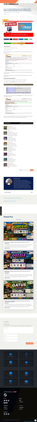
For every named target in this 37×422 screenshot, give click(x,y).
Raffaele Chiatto (7, 12)
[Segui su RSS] (6, 400)
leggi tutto (7, 248)
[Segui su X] (6, 414)
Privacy (25, 421)
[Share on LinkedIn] (1, 211)
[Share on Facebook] (1, 207)
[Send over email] (1, 213)
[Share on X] (1, 209)
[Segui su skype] (4, 400)
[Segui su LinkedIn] (8, 414)
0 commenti (17, 12)
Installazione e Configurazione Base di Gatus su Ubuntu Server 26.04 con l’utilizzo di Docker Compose (17, 301)
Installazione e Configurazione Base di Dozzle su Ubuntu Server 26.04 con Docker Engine (17, 272)
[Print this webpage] (1, 215)
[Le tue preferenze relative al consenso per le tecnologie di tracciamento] (35, 420)
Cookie (30, 421)
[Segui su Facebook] (4, 414)
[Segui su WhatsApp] (8, 400)
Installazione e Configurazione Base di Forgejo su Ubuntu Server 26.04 (17, 242)
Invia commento (30, 343)
